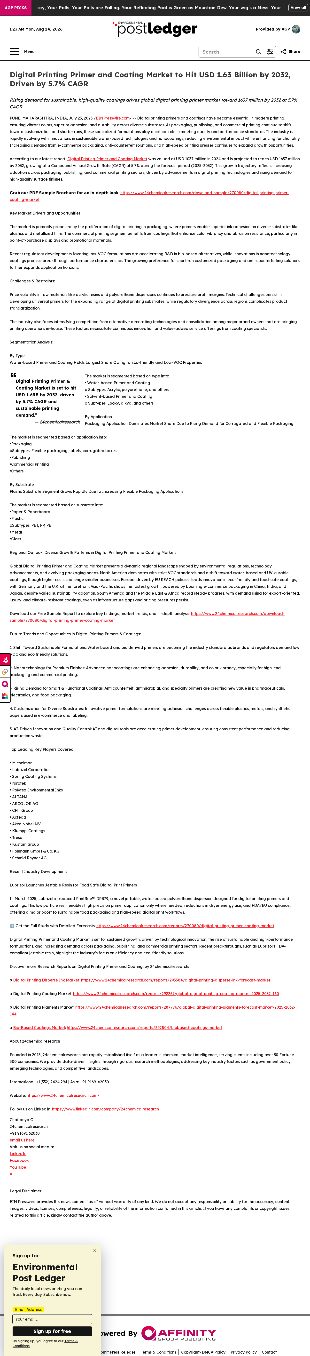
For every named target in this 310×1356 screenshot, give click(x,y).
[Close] (94, 1250)
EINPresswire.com (113, 118)
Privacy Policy (244, 1352)
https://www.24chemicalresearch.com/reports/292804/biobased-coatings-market (144, 1027)
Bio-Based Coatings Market (39, 1027)
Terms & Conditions (158, 1352)
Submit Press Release (116, 1352)
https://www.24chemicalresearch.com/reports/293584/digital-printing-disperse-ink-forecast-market (175, 980)
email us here (22, 1140)
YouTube (18, 1167)
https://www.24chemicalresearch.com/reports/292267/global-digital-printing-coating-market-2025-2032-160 (176, 993)
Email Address (28, 1309)
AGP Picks (16, 7)
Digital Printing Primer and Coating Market (107, 158)
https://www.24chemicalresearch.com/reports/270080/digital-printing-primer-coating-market (185, 925)
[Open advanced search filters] (270, 51)
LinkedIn (18, 1153)
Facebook (19, 1160)
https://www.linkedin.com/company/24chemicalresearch (105, 1109)
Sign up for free (52, 1331)
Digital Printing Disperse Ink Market (46, 980)
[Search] (258, 51)
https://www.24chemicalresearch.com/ (63, 1095)
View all (298, 7)
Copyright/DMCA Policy (203, 1352)
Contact (269, 1352)
